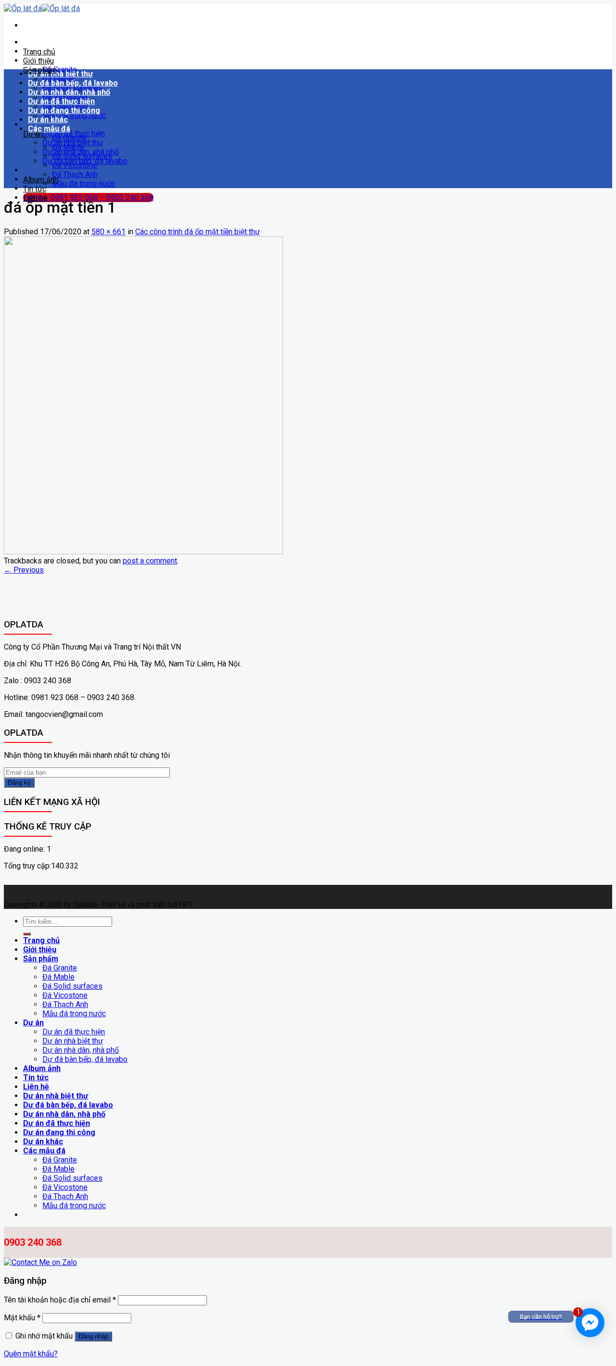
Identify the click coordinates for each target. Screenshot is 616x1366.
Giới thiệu (38, 60)
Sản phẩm (40, 70)
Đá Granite (69, 137)
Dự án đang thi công (64, 110)
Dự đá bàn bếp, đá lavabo (73, 83)
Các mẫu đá (49, 128)
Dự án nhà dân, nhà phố (69, 92)
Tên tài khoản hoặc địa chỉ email (60, 1299)
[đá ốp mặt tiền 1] (143, 551)
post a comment (150, 560)
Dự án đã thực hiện (61, 101)
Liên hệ (35, 198)
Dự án (33, 134)
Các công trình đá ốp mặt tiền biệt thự (197, 231)
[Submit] (27, 933)
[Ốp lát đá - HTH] (42, 8)
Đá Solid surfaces (82, 156)
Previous (24, 569)
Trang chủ (39, 51)
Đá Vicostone (74, 165)
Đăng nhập (93, 1336)
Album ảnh (40, 179)
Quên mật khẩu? (31, 1353)
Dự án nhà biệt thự (60, 73)
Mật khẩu (22, 1317)
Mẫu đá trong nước (74, 115)
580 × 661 (108, 231)
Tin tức (34, 188)
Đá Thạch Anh (75, 174)
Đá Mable (68, 147)
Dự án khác (48, 119)
